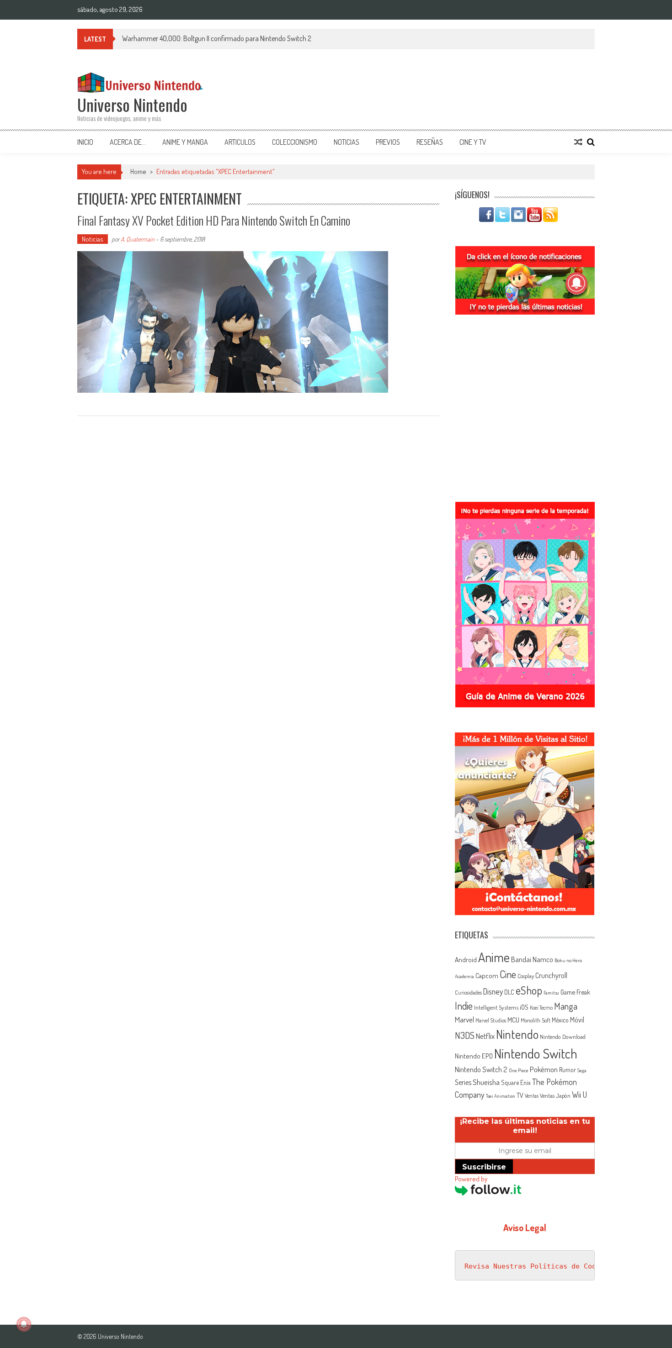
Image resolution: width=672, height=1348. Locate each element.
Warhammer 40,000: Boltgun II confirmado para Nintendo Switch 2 (216, 38)
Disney (493, 991)
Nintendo (517, 1034)
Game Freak (575, 992)
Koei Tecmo (541, 1007)
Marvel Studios (490, 1020)
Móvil (577, 1019)
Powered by (471, 1178)
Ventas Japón (555, 1095)
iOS (524, 1006)
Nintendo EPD (474, 1055)
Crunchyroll (551, 975)
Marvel (464, 1019)
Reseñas (429, 142)
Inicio (85, 142)
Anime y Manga (185, 142)
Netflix (485, 1036)
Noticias (346, 142)
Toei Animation (500, 1096)
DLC (509, 992)
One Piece (518, 1070)
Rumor (567, 1070)
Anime (494, 957)
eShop (529, 990)
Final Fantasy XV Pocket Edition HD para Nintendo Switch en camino (213, 220)
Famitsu (551, 993)
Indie (464, 1006)
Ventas (532, 1095)
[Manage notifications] (23, 1324)
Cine (508, 974)
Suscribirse (484, 1167)
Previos (388, 142)
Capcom (486, 975)
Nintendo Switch (535, 1053)
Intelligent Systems (496, 1007)
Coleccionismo (294, 142)
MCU (513, 1019)
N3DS (465, 1035)
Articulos (240, 142)
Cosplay (525, 975)
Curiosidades (468, 992)
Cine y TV (472, 142)
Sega (582, 1070)
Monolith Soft (535, 1020)
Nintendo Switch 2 (481, 1069)
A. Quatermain (138, 239)
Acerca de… (128, 142)
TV (520, 1095)
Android (466, 959)
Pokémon (544, 1069)
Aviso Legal (524, 1227)
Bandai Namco (532, 959)
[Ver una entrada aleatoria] (578, 142)
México (560, 1020)
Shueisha (486, 1082)
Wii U (579, 1094)
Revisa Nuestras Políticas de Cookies (538, 1266)
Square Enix (516, 1082)
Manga (565, 1006)
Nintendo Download (563, 1036)
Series (463, 1082)
